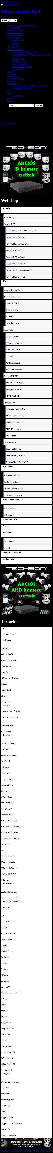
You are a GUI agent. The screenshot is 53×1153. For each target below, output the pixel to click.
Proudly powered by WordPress (36, 1150)
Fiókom (10, 93)
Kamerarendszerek (15, 49)
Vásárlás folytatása (9, 123)
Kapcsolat (11, 81)
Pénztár (10, 100)
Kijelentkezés (18, 96)
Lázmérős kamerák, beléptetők (25, 52)
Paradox (15, 45)
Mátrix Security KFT (21, 11)
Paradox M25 (18, 40)
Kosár (9, 98)
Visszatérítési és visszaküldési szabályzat (29, 86)
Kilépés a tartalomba (10, 2)
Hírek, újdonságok (14, 35)
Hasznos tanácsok (14, 32)
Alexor (15, 42)
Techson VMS (18, 69)
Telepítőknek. (12, 76)
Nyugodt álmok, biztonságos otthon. (22, 25)
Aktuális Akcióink (14, 30)
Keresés (4, 18)
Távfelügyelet (12, 47)
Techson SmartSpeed (21, 64)
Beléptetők (11, 74)
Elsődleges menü (9, 21)
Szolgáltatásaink (13, 28)
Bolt (8, 91)
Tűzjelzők (11, 71)
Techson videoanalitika (22, 66)
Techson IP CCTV (20, 62)
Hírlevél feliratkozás (15, 79)
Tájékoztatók (12, 83)
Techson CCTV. (19, 59)
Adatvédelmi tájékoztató (22, 88)
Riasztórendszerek (14, 37)
